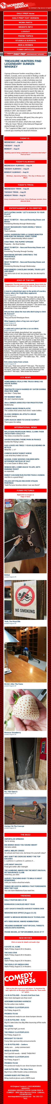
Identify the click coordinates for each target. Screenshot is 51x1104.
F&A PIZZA (8, 1026)
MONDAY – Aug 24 (11, 149)
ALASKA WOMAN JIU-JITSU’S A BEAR (20, 414)
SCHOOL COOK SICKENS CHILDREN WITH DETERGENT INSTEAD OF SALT (21, 460)
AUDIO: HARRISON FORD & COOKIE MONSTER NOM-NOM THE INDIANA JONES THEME (23, 235)
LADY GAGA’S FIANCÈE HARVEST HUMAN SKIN (24, 909)
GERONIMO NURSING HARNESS (17, 1001)
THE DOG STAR (10, 953)
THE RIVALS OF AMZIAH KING (16, 964)
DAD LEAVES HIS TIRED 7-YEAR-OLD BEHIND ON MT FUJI (24, 446)
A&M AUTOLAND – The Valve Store (18, 1069)
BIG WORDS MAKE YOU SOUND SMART (20, 845)
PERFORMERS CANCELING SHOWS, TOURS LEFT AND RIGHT (24, 270)
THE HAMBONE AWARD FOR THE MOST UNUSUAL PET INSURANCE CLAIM (25, 871)
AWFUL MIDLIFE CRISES (14, 851)
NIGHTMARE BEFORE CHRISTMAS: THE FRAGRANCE (20, 256)
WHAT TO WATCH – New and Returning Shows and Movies (24, 221)
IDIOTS (7, 959)
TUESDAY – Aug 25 (12, 146)
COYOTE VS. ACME (12, 947)
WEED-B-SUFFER (11, 1051)
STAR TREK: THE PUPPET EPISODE (18, 242)
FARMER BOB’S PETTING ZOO (16, 1075)
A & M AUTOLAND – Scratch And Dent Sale (21, 995)
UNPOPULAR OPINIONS (14, 839)
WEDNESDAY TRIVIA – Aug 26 (16, 189)
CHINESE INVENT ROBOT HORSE (18, 453)
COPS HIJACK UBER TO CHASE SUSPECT (21, 420)
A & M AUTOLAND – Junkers (16, 1045)
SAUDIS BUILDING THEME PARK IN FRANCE (22, 440)
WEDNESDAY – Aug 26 (13, 142)
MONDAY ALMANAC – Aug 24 (16, 172)
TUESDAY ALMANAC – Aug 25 (16, 169)
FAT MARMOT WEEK (12, 397)
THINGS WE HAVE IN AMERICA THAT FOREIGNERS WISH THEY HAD (25, 887)
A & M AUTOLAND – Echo (14, 1020)
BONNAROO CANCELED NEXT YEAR (19, 904)
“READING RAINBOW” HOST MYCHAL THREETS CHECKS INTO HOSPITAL (24, 927)
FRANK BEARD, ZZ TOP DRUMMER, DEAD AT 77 (24, 932)
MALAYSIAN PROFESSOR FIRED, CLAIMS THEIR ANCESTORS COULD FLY (24, 433)
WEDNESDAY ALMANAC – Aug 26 (18, 165)
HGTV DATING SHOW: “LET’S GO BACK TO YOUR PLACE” (24, 213)
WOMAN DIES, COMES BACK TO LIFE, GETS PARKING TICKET (22, 468)
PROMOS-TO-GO (11, 1014)
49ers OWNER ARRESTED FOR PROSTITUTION (23, 403)
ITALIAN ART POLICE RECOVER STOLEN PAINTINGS (21, 482)
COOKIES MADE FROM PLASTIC (17, 408)
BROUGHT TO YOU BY (13, 1038)
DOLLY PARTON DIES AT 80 (15, 900)
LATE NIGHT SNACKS (13, 865)
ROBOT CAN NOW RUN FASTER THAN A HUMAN (24, 475)
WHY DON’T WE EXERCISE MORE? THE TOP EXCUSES (22, 858)
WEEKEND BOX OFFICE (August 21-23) (20, 913)
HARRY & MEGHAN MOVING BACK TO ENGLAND (24, 917)
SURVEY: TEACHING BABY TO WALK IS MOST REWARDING (23, 879)
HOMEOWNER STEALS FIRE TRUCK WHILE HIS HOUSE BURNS (23, 382)
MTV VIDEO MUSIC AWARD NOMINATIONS (21, 921)
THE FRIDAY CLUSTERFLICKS (16, 1008)
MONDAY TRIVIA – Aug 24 (14, 195)
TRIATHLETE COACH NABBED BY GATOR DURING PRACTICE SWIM (25, 390)
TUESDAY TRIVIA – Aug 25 (15, 192)
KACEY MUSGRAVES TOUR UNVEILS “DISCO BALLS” (22, 228)
